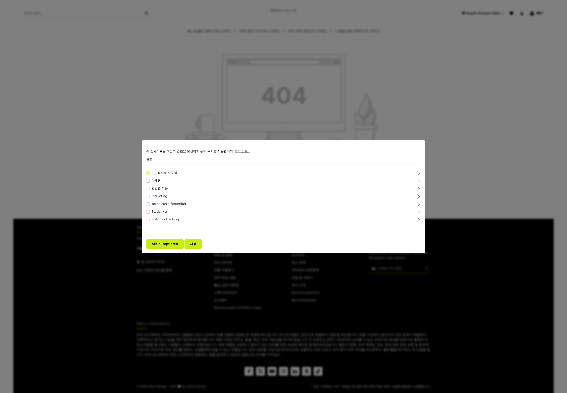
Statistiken (159, 211)
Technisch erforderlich (168, 203)
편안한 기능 (159, 188)
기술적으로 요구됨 (164, 172)
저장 (193, 244)
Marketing (159, 196)
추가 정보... (242, 151)
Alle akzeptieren (165, 244)
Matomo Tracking (165, 219)
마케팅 (156, 180)
